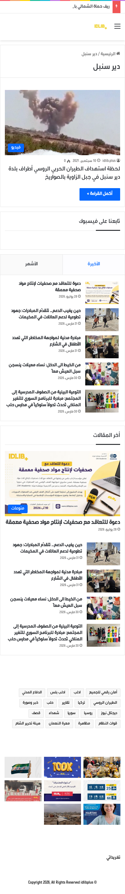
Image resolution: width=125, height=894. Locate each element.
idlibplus (87, 883)
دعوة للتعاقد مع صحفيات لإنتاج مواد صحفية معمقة (63, 523)
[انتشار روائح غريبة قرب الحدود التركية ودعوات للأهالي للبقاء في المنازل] (62, 814)
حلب (50, 703)
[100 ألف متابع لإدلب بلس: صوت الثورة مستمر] (62, 767)
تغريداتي (113, 858)
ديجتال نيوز (109, 713)
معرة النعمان (59, 724)
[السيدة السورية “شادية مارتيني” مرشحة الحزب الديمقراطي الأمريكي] (101, 814)
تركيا (81, 703)
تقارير (65, 703)
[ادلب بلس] (101, 27)
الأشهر (31, 264)
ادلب (77, 693)
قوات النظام (108, 724)
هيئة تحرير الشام (27, 724)
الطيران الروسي (105, 703)
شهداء (54, 713)
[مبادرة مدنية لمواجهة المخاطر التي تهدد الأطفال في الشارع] (102, 346)
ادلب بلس (57, 693)
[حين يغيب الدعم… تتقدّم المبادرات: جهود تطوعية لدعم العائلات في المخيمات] (102, 319)
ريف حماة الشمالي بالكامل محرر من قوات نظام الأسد (64, 7)
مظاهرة (84, 724)
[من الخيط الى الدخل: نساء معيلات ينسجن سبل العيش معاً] (102, 374)
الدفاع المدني (32, 693)
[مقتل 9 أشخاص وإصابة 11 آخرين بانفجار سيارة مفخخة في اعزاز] (23, 790)
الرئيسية (108, 54)
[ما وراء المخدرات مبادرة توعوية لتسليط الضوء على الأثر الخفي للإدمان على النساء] (62, 790)
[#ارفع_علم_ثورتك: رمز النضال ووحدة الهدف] (23, 767)
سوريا (72, 713)
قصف (36, 713)
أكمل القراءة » (100, 194)
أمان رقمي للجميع (103, 693)
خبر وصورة (30, 703)
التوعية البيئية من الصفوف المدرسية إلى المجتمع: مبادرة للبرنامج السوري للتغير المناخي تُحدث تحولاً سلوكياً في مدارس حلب (43, 399)
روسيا (88, 713)
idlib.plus (109, 161)
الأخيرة (94, 264)
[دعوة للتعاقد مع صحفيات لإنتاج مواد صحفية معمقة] (102, 292)
